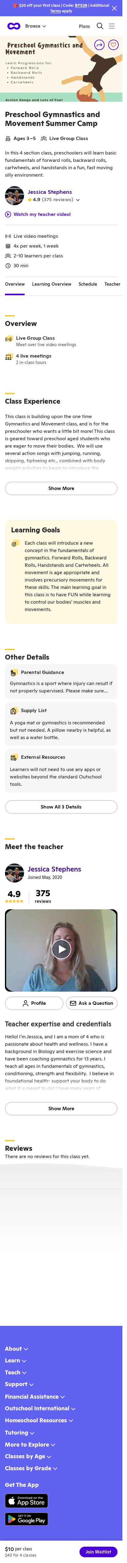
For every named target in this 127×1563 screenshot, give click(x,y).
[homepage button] (13, 26)
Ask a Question (96, 1003)
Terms (55, 11)
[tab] (15, 284)
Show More (61, 488)
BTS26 (81, 5)
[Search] (100, 26)
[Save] (113, 45)
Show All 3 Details (61, 807)
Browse (32, 26)
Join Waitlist (98, 1552)
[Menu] (112, 26)
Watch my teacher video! (42, 214)
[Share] (99, 45)
